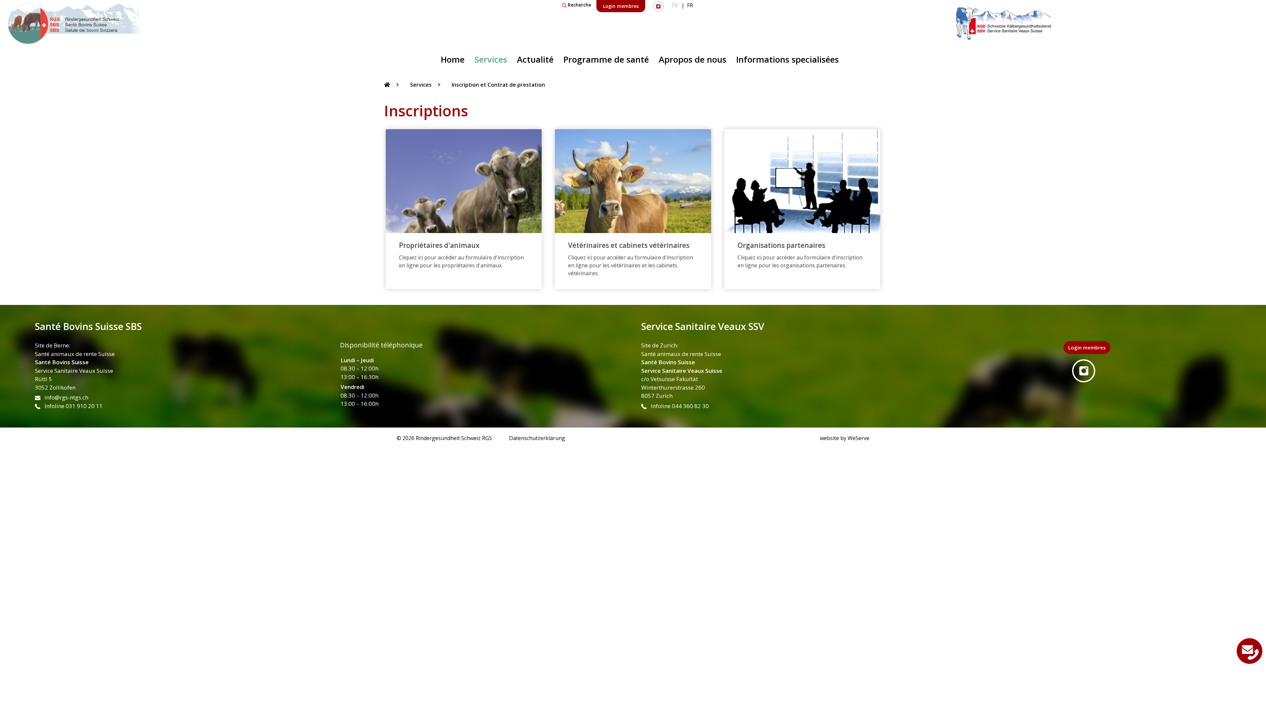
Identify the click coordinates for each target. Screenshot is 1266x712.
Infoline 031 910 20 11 (73, 406)
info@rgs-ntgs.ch (65, 397)
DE (675, 5)
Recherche (579, 5)
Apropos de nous (692, 59)
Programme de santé (606, 59)
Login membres (621, 6)
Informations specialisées (787, 59)
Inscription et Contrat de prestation (498, 84)
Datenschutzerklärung (537, 438)
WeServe (858, 438)
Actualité (535, 59)
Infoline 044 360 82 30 (679, 406)
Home (453, 59)
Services (490, 59)
